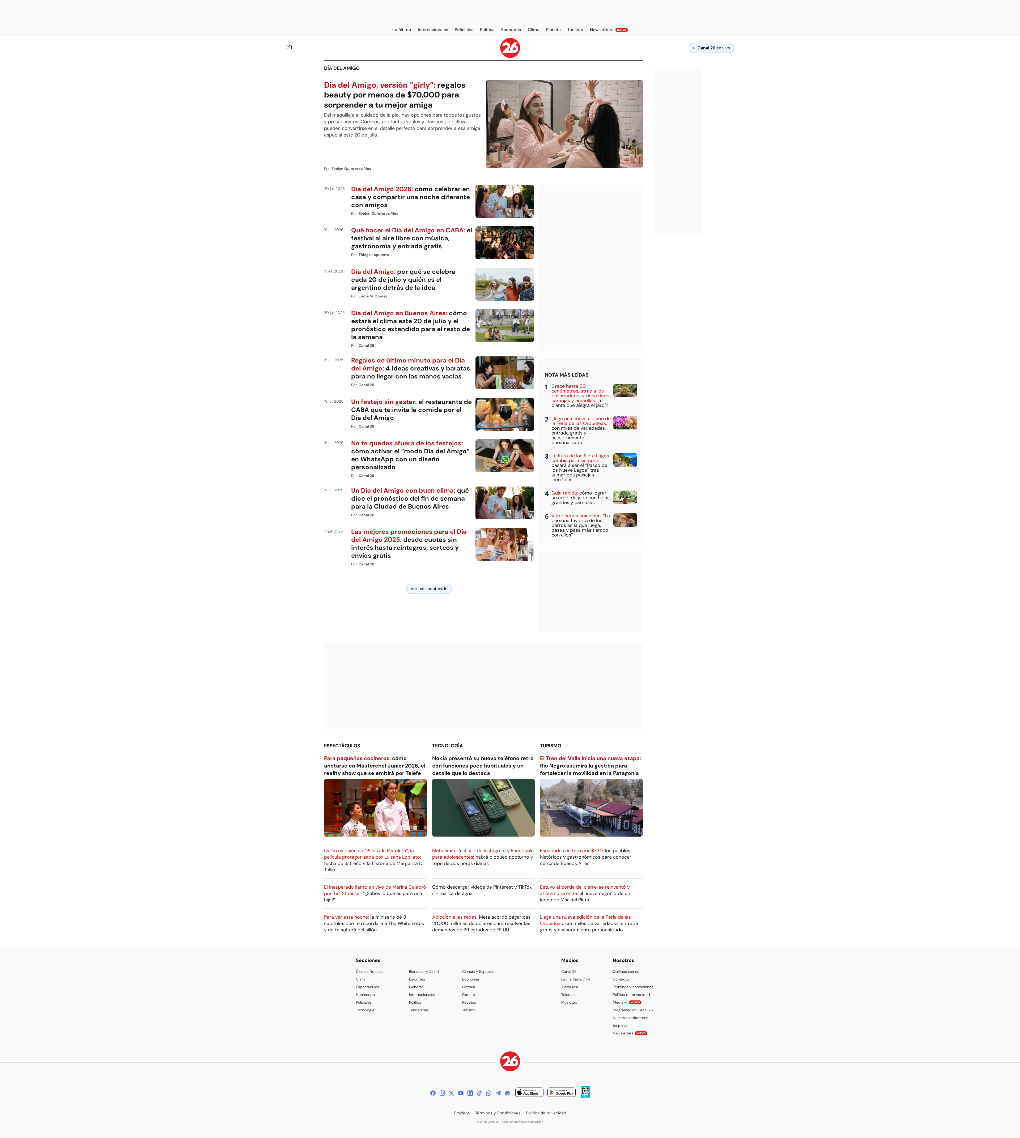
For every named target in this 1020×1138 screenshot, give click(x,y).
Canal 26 (569, 971)
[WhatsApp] (488, 1093)
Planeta (468, 994)
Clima (361, 979)
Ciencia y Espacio (477, 971)
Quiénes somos (626, 971)
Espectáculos (342, 746)
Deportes (417, 979)
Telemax (568, 994)
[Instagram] (442, 1093)
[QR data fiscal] (585, 1096)
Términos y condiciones (633, 986)
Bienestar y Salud (424, 971)
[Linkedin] (470, 1093)
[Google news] (507, 1093)
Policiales (364, 1002)
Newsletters (629, 1033)
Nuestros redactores (630, 1017)
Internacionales (422, 994)
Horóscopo (365, 994)
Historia (468, 986)
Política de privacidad (631, 994)
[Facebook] (433, 1093)
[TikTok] (479, 1093)
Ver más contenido (429, 588)
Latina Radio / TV (575, 979)
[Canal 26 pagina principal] (510, 56)
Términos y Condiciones (498, 1113)
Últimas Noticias (369, 971)
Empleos (620, 1025)
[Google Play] (561, 1093)
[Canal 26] (510, 1062)
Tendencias (419, 1010)
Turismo (550, 746)
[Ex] (451, 1093)
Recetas (469, 1002)
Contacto (621, 979)
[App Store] (529, 1093)
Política (415, 1002)
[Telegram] (498, 1093)
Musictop (569, 1002)
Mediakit (626, 1002)
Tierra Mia (569, 986)
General (416, 986)
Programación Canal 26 (633, 1010)
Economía (470, 979)
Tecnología (447, 746)
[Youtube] (461, 1093)
